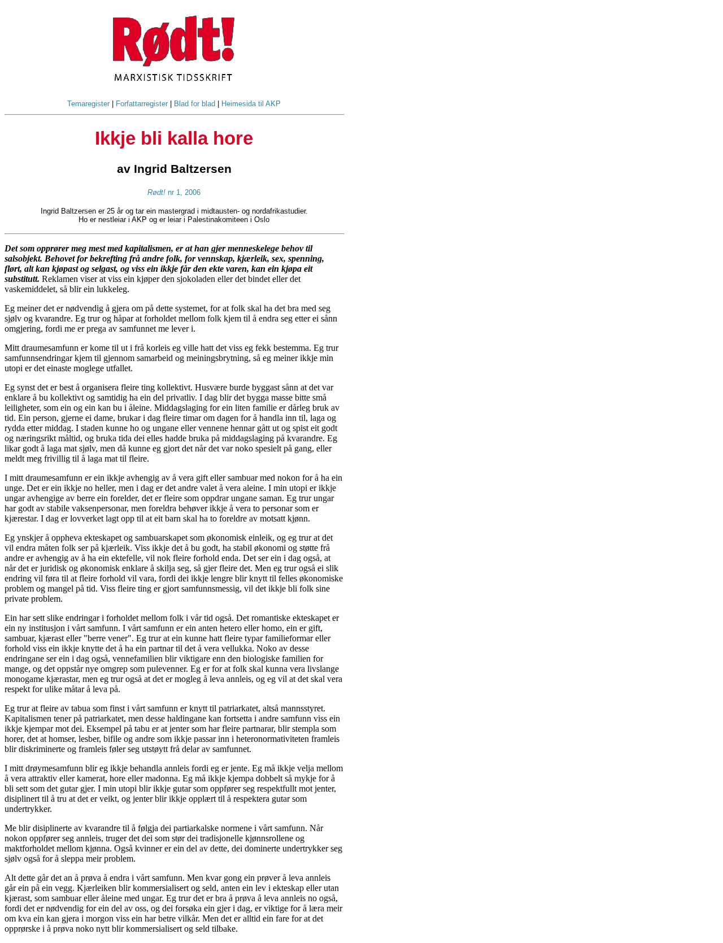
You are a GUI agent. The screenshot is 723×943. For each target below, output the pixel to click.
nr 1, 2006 (174, 192)
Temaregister (88, 103)
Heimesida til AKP (251, 103)
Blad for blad (194, 103)
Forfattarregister (142, 103)
